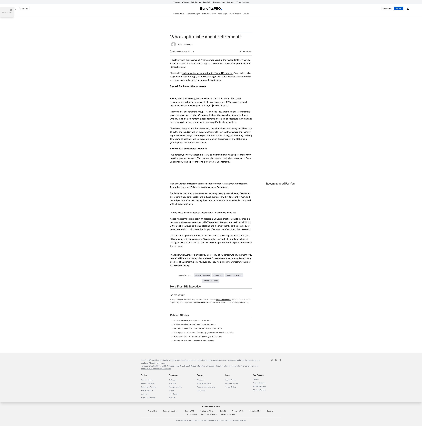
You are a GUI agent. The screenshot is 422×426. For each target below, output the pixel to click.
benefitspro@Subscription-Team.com (156, 369)
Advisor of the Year (148, 397)
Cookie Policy (230, 380)
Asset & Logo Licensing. (238, 302)
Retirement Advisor (148, 387)
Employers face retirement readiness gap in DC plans (198, 336)
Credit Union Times (207, 411)
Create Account (259, 383)
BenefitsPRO (189, 411)
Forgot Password (259, 386)
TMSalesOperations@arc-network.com (193, 302)
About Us (200, 380)
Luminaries (145, 394)
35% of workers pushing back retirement (192, 320)
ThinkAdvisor (152, 411)
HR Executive (192, 414)
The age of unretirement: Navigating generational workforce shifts (203, 332)
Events (171, 390)
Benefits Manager (148, 383)
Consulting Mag (255, 411)
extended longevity (226, 212)
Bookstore (230, 2)
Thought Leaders (243, 2)
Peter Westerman (186, 44)
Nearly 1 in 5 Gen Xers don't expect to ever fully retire (198, 328)
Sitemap (172, 397)
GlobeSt (223, 411)
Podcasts (177, 2)
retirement (180, 67)
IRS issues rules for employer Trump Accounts (195, 324)
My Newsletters (259, 390)
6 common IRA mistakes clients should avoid (194, 340)
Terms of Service (231, 383)
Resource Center (219, 2)
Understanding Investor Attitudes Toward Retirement (207, 73)
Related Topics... (185, 275)
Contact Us (201, 390)
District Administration (209, 414)
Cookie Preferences (239, 420)
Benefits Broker (147, 380)
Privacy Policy (230, 387)
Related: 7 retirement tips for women (188, 86)
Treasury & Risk (237, 411)
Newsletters (387, 8)
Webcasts (185, 2)
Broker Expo (23, 8)
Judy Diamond (196, 2)
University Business (228, 414)
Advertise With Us (204, 383)
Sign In (256, 379)
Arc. (190, 420)
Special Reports (147, 390)
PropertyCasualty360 (170, 411)
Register (399, 8)
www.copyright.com (223, 299)
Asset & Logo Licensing (206, 387)
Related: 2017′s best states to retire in (188, 148)
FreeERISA (207, 2)
